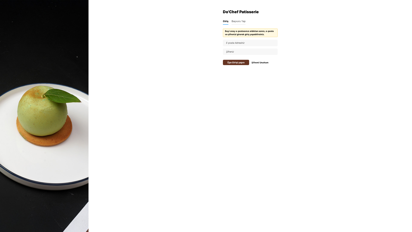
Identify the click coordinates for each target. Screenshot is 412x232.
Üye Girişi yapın (236, 62)
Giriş (225, 21)
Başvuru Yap (239, 21)
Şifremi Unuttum (260, 62)
